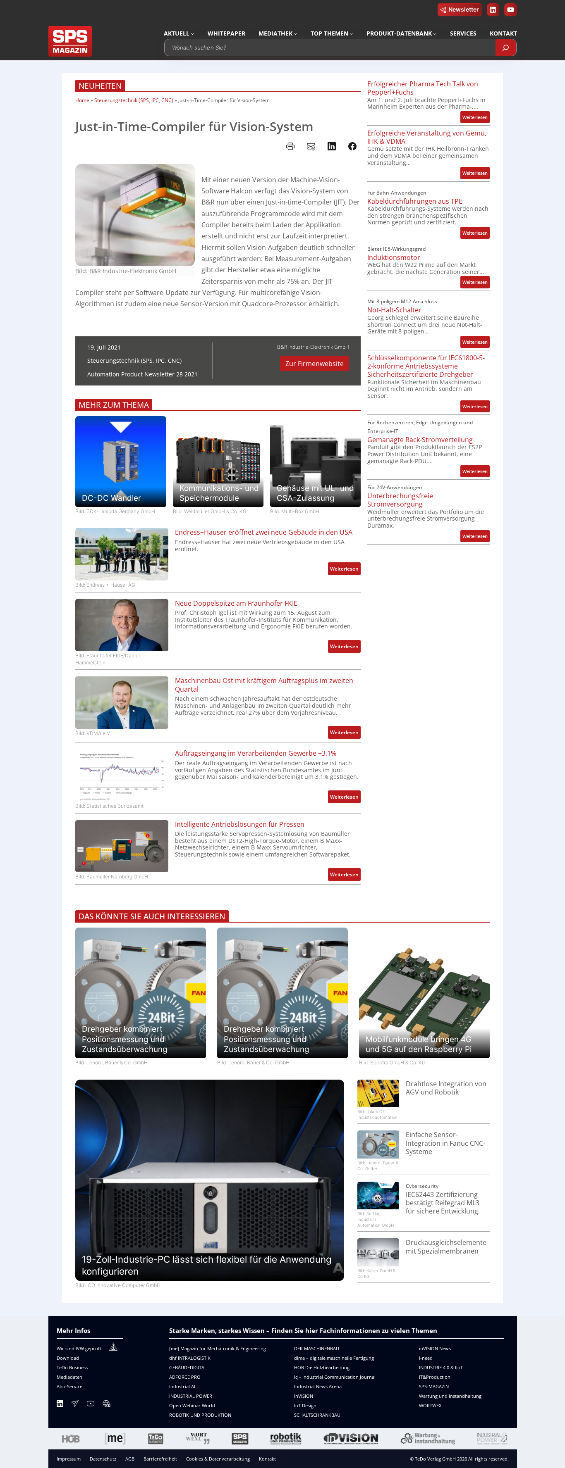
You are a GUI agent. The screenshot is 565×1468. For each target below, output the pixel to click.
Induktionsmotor (393, 257)
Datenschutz (103, 1459)
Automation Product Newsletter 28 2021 (142, 374)
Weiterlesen (345, 570)
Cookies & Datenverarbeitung (218, 1459)
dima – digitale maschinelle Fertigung (334, 1358)
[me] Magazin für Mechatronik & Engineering (217, 1348)
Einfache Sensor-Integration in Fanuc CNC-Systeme (445, 1143)
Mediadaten (69, 1377)
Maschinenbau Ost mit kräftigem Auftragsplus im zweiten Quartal (264, 684)
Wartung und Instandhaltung (450, 1396)
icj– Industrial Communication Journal (335, 1377)
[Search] (506, 47)
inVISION (303, 1396)
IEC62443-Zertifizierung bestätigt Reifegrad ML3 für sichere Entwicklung (442, 1203)
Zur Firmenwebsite (314, 363)
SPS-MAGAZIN (434, 1386)
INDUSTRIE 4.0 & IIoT (441, 1367)
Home (82, 100)
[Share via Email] (311, 146)
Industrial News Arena (318, 1386)
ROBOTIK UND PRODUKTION (200, 1415)
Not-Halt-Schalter (394, 310)
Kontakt (267, 1459)
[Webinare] (106, 1405)
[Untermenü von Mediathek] (295, 33)
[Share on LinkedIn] (332, 146)
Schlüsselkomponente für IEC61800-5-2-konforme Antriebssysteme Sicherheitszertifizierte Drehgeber (426, 366)
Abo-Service (69, 1386)
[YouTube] (90, 1405)
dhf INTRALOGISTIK (190, 1358)
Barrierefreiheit (160, 1459)
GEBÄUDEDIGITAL (188, 1367)
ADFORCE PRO (185, 1377)
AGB (129, 1459)
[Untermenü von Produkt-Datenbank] (434, 33)
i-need (426, 1358)
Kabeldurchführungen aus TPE (414, 201)
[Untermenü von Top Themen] (351, 33)
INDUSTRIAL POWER (190, 1396)
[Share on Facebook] (352, 146)
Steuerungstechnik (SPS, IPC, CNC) (133, 100)
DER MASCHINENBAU (316, 1348)
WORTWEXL (431, 1405)
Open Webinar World (192, 1405)
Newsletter (463, 9)
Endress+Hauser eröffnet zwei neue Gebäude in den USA (263, 532)
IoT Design (305, 1405)
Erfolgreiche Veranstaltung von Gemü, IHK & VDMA (426, 137)
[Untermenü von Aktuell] (192, 33)
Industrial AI (182, 1386)
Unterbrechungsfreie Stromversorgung (400, 500)
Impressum (69, 1459)
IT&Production (434, 1377)
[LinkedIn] (60, 1405)
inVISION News (435, 1348)
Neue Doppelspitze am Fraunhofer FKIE (236, 603)
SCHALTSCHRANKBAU (317, 1415)
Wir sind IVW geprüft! (80, 1348)
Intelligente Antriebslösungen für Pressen (239, 824)
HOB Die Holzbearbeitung (322, 1367)
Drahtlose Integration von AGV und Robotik (446, 1088)
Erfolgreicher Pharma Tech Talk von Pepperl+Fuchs (422, 88)
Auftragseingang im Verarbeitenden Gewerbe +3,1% (255, 753)
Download (68, 1358)
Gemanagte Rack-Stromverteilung (420, 439)
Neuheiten (100, 86)
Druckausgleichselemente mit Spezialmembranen (446, 1246)
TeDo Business (72, 1367)
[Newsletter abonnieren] (75, 1405)
